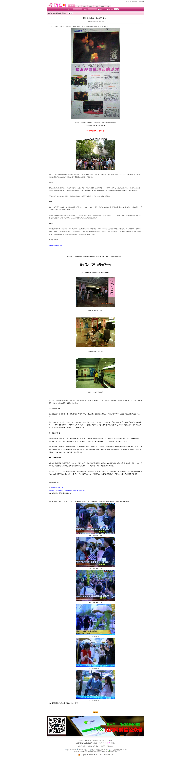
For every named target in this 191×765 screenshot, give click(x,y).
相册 (108, 6)
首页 (72, 6)
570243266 (123, 750)
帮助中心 (104, 740)
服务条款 (92, 740)
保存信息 (110, 9)
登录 (136, 1)
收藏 (133, 1)
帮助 (143, 1)
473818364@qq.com (84, 750)
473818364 (105, 750)
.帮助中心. (63, 13)
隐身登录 (102, 9)
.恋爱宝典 (57, 13)
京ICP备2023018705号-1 (106, 755)
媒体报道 (87, 740)
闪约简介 (81, 740)
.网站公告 (51, 13)
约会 (96, 6)
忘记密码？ (76, 13)
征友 (78, 6)
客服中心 (98, 740)
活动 (90, 6)
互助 (84, 6)
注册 (139, 1)
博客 (102, 6)
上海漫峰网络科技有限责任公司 (84, 743)
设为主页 (128, 1)
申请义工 (109, 740)
